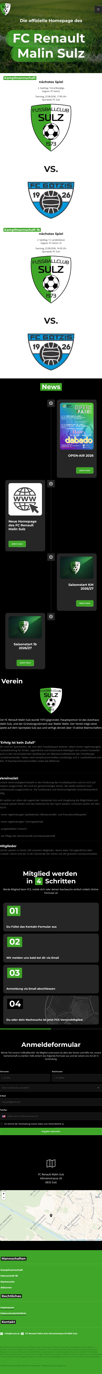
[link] (77, 426)
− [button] (4, 1197)
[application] (51, 1215)
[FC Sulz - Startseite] (5, 9)
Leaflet (71, 1240)
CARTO (98, 1240)
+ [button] (4, 1193)
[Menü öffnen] (98, 9)
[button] (51, 1216)
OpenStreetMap (81, 1240)
